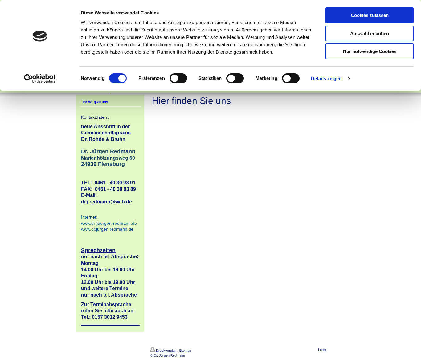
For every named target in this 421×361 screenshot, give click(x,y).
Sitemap (185, 350)
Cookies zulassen (370, 15)
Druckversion (166, 350)
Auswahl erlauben (369, 33)
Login (322, 349)
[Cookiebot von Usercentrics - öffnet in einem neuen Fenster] (40, 78)
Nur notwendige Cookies (369, 51)
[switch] (178, 78)
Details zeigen (326, 78)
